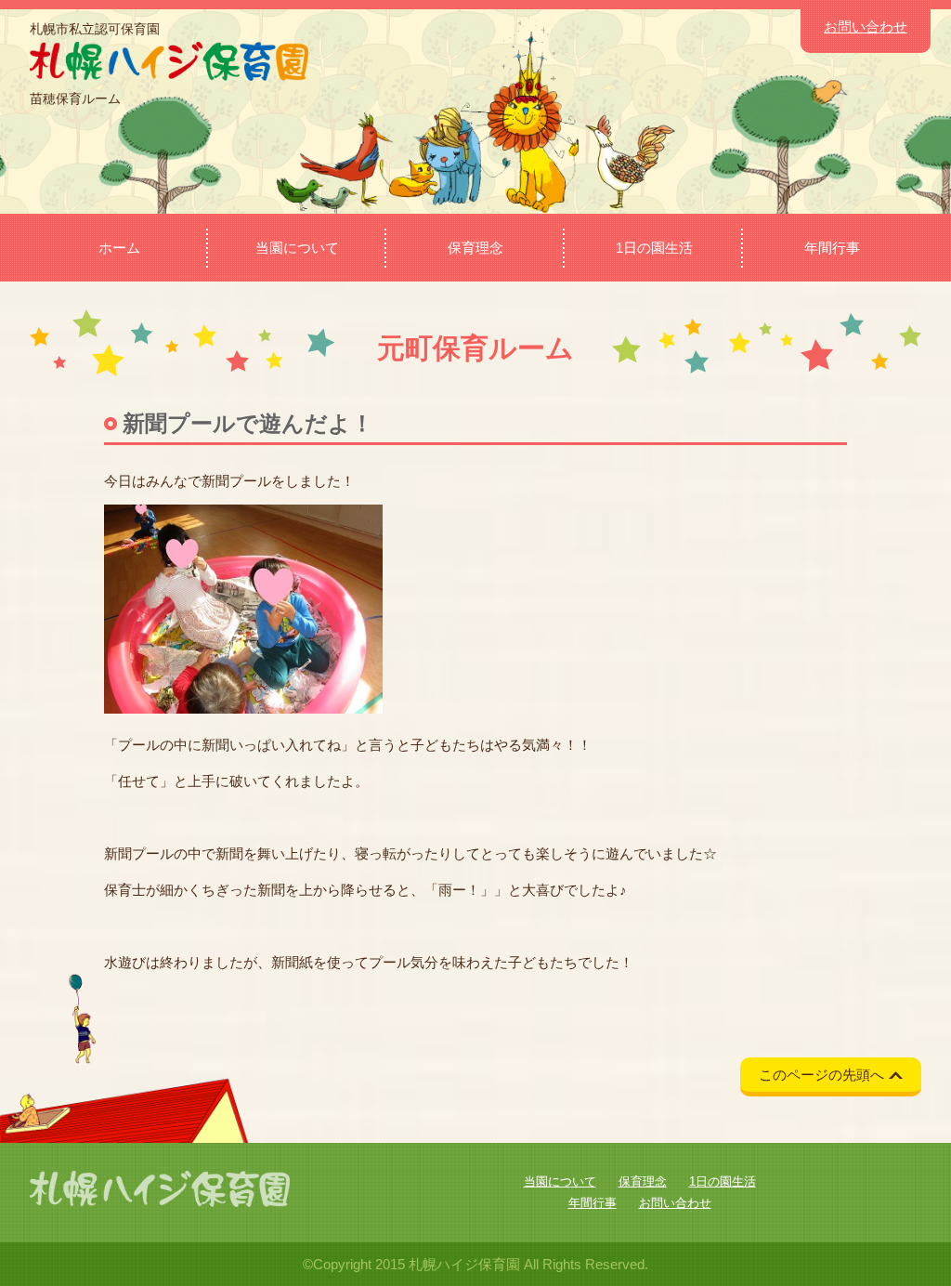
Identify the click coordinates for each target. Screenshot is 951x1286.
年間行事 (832, 248)
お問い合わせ (865, 26)
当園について (297, 248)
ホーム (119, 248)
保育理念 (475, 248)
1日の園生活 (654, 248)
